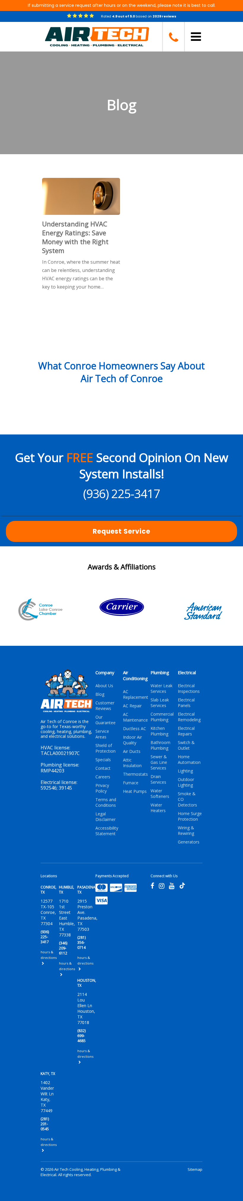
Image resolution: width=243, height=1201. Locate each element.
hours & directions (49, 955)
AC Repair (132, 706)
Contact (103, 768)
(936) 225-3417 (121, 493)
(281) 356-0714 (81, 942)
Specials (103, 759)
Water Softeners (160, 793)
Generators (188, 842)
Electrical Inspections (189, 688)
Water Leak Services (161, 688)
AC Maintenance (135, 717)
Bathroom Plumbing (160, 745)
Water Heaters (158, 807)
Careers (102, 777)
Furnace (130, 782)
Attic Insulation (132, 762)
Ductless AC (134, 728)
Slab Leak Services (160, 702)
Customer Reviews (104, 705)
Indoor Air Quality (132, 740)
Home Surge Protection (190, 816)
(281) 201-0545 (45, 1123)
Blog (99, 694)
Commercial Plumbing (162, 716)
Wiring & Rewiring (186, 830)
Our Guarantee (105, 719)
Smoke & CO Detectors (187, 799)
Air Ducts (131, 751)
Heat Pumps (135, 791)
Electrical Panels (186, 702)
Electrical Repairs (186, 731)
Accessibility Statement (106, 830)
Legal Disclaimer (105, 816)
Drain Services (158, 779)
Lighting (185, 771)
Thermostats (135, 774)
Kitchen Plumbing (159, 731)
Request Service (121, 531)
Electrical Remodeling (189, 716)
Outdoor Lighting (186, 782)
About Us (104, 685)
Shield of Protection (105, 748)
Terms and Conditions (105, 802)
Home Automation (189, 759)
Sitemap (195, 1169)
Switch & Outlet (186, 745)
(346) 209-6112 (63, 948)
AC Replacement (135, 694)
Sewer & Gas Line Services (159, 762)
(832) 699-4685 (81, 1035)
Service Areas (102, 734)
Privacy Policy (102, 788)
